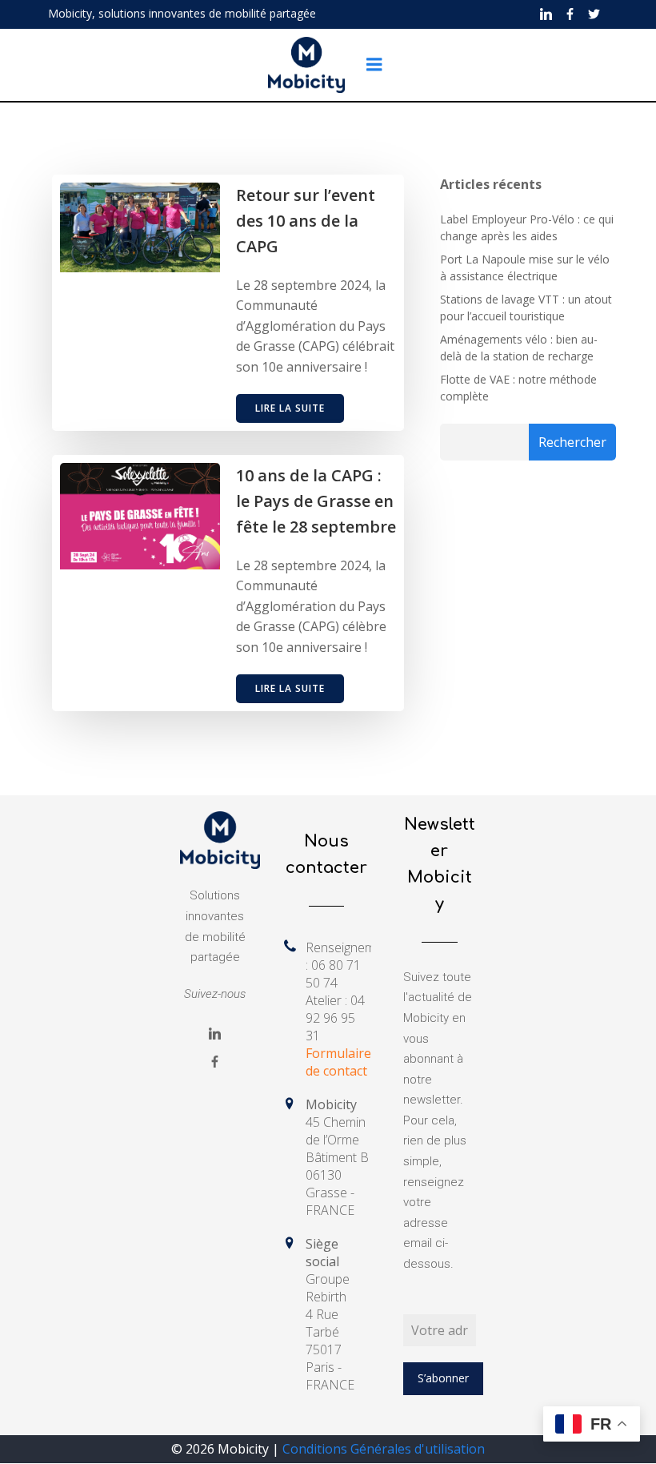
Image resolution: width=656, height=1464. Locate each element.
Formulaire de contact (338, 1062)
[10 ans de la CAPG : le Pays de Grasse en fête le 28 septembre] (140, 515)
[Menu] (374, 64)
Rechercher (572, 442)
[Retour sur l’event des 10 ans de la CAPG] (140, 226)
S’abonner (443, 1378)
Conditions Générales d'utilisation (383, 1449)
